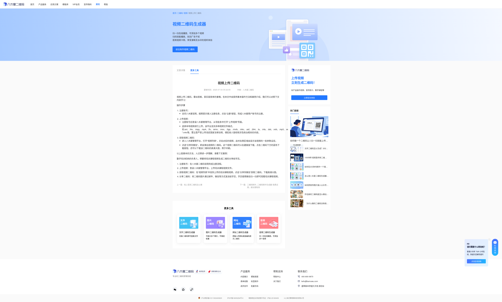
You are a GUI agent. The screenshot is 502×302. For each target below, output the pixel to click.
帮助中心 (277, 276)
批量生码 (254, 286)
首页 (174, 13)
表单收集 (244, 281)
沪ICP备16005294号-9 (235, 298)
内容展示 (244, 276)
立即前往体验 (309, 97)
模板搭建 (254, 276)
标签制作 (254, 281)
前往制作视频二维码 (185, 49)
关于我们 (277, 281)
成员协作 (244, 286)
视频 (185, 13)
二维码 (180, 13)
